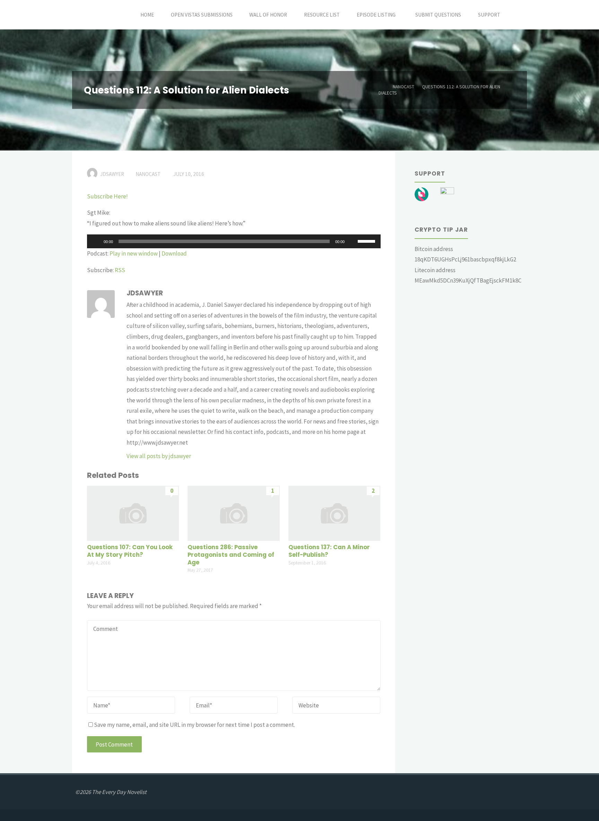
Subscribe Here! (107, 196)
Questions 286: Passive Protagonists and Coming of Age (231, 554)
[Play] (96, 241)
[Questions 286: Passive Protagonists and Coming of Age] (233, 512)
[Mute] (352, 241)
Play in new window (134, 253)
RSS (120, 270)
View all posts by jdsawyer (159, 456)
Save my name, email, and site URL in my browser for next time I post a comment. (194, 725)
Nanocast (403, 87)
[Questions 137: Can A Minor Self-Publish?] (334, 512)
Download (174, 253)
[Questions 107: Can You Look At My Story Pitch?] (133, 512)
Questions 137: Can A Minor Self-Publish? (329, 551)
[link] (516, 14)
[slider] (367, 240)
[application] (234, 241)
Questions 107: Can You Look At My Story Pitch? (130, 551)
